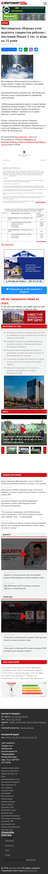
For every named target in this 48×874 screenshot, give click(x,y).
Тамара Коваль (27, 727)
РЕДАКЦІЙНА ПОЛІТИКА (7, 833)
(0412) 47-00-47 (13, 737)
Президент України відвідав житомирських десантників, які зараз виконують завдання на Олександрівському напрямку (25, 353)
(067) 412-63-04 (29, 737)
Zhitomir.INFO (15, 868)
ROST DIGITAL (30, 870)
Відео (5, 411)
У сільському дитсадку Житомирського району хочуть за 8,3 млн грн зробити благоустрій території (25, 362)
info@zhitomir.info (19, 716)
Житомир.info (21, 136)
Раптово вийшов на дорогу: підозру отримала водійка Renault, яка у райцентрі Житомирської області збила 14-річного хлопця (23, 525)
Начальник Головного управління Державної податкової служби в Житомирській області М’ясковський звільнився (25, 344)
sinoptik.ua (30, 859)
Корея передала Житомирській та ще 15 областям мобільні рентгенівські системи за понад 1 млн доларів (23, 482)
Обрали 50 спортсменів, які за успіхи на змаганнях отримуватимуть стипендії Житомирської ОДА (23, 370)
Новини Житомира (12, 475)
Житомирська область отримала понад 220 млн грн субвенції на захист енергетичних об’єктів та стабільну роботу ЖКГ (26, 335)
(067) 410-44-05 (13, 719)
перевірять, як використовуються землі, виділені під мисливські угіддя (23, 142)
